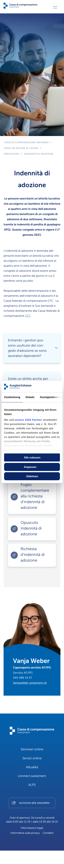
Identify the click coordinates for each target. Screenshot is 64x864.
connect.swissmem (32, 776)
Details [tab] (30, 397)
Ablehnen (32, 476)
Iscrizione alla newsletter (34, 803)
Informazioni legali (32, 828)
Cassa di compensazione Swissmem (26, 142)
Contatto (48, 833)
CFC (28, 315)
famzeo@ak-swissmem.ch (30, 682)
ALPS (32, 785)
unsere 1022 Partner (28, 419)
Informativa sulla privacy (25, 833)
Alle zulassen (32, 457)
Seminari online (32, 749)
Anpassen (30, 466)
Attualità (32, 767)
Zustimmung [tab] (12, 397)
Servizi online (32, 758)
